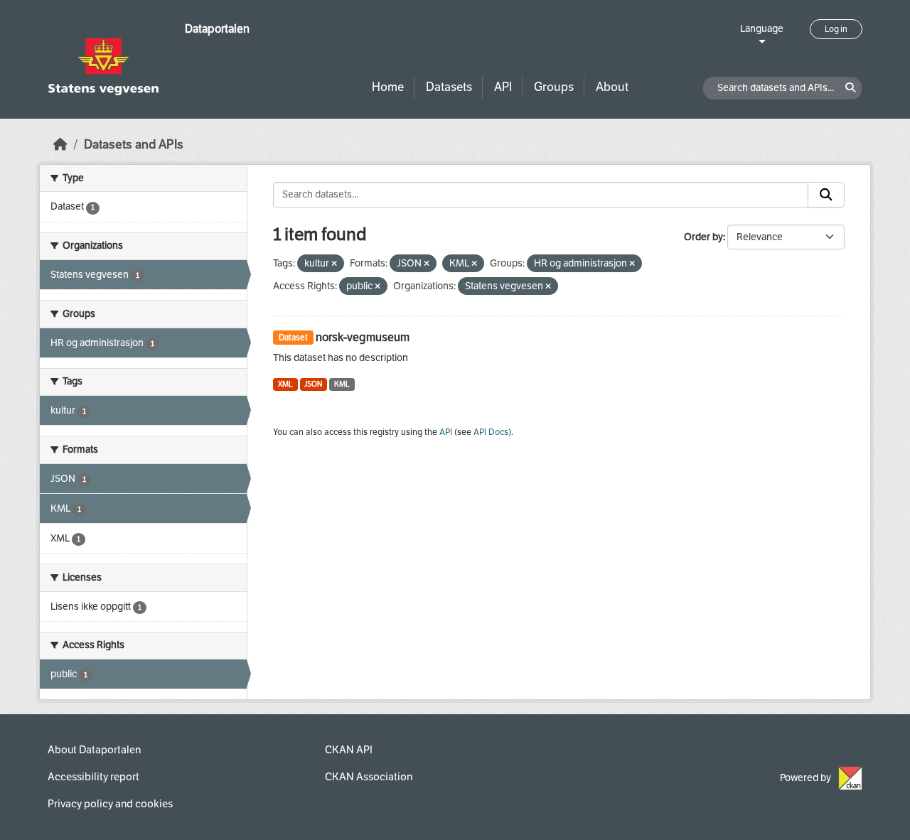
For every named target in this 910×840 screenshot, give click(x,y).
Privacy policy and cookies (110, 803)
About (612, 87)
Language (761, 29)
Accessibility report (93, 776)
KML (342, 384)
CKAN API (349, 749)
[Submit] (826, 195)
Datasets (449, 87)
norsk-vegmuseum (363, 337)
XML (285, 384)
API (503, 87)
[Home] (60, 144)
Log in (836, 29)
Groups (554, 87)
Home (388, 87)
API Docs (490, 432)
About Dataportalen (94, 749)
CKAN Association (368, 776)
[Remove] (334, 264)
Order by (703, 237)
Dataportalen (217, 29)
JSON (313, 384)
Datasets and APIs (133, 144)
